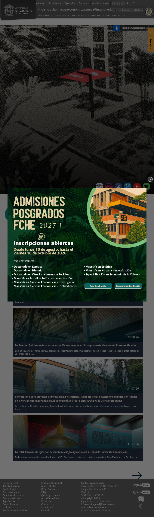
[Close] (150, 179)
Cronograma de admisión (128, 286)
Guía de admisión (98, 286)
